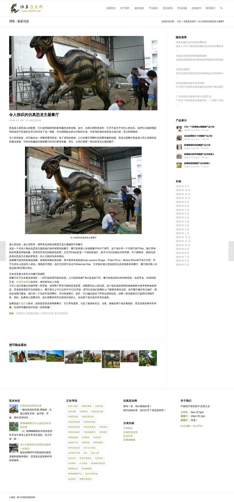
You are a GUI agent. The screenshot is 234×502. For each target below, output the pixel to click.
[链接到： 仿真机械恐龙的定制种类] (74, 357)
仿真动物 (72, 411)
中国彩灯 (128, 428)
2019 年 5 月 (182, 264)
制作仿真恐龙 (74, 448)
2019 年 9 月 (182, 249)
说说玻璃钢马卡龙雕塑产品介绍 (198, 136)
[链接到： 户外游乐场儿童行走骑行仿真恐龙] (92, 356)
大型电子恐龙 (74, 453)
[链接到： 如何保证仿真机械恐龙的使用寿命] (37, 355)
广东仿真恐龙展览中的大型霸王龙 (194, 96)
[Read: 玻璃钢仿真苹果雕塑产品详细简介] (179, 156)
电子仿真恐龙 (92, 474)
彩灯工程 (95, 453)
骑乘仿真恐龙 (86, 479)
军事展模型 (98, 442)
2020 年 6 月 (182, 213)
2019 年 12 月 (183, 237)
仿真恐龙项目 (74, 427)
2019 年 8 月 (182, 253)
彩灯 (86, 453)
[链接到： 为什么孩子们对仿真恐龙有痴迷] (111, 359)
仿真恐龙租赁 (90, 422)
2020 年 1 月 (182, 233)
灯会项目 (84, 463)
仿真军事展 (87, 406)
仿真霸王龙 (73, 442)
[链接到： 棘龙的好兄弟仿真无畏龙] (129, 356)
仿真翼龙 (86, 437)
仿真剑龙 (99, 406)
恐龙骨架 (99, 458)
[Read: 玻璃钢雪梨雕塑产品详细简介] (179, 165)
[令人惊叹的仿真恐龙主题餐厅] (83, 73)
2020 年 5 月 (182, 217)
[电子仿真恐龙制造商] (26, 8)
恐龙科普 (128, 436)
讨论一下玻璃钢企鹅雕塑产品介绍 (199, 127)
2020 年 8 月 (182, 206)
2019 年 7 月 (182, 256)
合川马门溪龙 (90, 448)
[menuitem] (111, 8)
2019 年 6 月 (182, 260)
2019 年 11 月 (183, 241)
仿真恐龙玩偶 (88, 416)
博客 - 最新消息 (19, 21)
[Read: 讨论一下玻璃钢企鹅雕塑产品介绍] (179, 128)
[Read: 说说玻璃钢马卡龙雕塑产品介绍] (179, 138)
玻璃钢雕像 (87, 468)
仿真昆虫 (103, 427)
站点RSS (198, 426)
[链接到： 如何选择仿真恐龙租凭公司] (18, 356)
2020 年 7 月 (182, 210)
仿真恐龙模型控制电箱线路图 (191, 55)
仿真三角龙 (73, 406)
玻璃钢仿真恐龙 (98, 463)
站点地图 (185, 426)
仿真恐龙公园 (97, 411)
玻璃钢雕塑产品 (75, 474)
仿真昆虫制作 (74, 432)
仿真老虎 (97, 437)
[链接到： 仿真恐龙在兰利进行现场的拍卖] (55, 356)
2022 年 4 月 (182, 186)
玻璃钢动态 (73, 468)
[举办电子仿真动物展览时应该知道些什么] (231, 251)
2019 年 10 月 (183, 245)
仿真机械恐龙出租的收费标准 (191, 42)
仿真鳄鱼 (86, 442)
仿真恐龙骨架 (90, 427)
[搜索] (221, 8)
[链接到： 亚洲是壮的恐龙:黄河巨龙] (148, 358)
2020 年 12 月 (183, 190)
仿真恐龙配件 (183, 69)
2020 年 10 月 (183, 198)
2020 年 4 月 (182, 221)
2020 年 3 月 (182, 225)
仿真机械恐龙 (90, 432)
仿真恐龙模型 (23, 281)
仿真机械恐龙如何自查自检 (190, 83)
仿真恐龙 (23, 303)
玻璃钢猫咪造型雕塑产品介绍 (197, 145)
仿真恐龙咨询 (35, 120)
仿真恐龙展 (73, 416)
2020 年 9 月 (182, 202)
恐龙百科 (72, 458)
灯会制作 (72, 463)
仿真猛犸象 (73, 437)
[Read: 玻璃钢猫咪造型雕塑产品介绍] (179, 147)
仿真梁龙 (103, 432)
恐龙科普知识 (86, 458)
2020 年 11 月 (183, 194)
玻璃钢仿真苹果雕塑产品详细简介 (199, 154)
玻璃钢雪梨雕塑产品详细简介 (197, 163)
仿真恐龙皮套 (74, 422)
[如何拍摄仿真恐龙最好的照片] (3, 251)
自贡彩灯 (72, 479)
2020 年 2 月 (182, 229)
